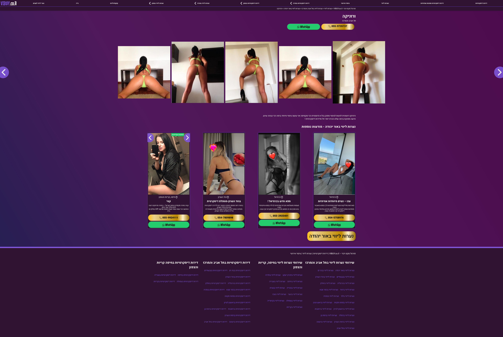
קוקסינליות (114, 3)
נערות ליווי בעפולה (294, 300)
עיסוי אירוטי (345, 3)
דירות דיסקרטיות (481, 3)
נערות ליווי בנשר (295, 294)
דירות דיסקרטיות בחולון (215, 283)
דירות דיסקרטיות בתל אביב (215, 321)
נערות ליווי (385, 3)
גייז (77, 3)
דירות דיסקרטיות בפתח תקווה (237, 296)
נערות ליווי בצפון (158, 3)
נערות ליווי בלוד (347, 296)
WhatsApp (305, 27)
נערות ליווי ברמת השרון (344, 321)
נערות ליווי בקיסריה (275, 300)
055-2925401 (280, 216)
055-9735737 (339, 26)
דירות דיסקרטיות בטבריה (165, 275)
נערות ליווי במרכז (203, 3)
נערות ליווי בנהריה (294, 287)
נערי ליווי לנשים (38, 3)
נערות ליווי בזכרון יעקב (292, 275)
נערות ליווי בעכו (279, 294)
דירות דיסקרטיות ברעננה (239, 321)
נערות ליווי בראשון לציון (343, 309)
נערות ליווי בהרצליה (345, 283)
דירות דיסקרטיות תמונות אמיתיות (432, 3)
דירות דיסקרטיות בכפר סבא (238, 289)
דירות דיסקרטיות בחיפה (188, 275)
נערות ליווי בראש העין (322, 302)
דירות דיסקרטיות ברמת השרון (237, 315)
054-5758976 (336, 218)
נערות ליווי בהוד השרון (325, 276)
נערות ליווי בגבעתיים (345, 276)
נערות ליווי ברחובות (323, 309)
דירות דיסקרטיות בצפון (251, 3)
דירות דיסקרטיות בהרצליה (239, 283)
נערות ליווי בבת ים (325, 270)
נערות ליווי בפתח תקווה (344, 302)
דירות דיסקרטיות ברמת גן (215, 309)
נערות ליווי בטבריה (277, 281)
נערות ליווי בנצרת (277, 287)
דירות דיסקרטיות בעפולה (187, 281)
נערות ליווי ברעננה (324, 321)
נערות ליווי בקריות (294, 307)
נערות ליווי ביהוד (347, 289)
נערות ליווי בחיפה (294, 281)
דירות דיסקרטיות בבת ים (239, 270)
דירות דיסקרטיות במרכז (301, 3)
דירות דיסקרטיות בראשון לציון (237, 302)
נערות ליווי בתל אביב (345, 328)
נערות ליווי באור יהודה (331, 236)
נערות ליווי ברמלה (346, 315)
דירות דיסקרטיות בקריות (164, 281)
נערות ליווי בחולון (327, 283)
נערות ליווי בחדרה (273, 275)
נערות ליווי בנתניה (331, 296)
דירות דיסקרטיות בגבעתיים (215, 270)
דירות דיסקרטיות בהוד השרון (237, 276)
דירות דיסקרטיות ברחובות (239, 309)
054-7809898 (225, 218)
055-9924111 (170, 218)
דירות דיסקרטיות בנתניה (214, 289)
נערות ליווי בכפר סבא (329, 289)
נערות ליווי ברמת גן (329, 315)
